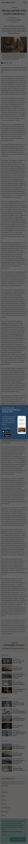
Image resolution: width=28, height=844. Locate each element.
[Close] (26, 407)
